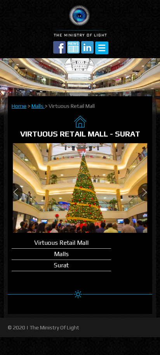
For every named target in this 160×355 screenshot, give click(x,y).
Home (19, 106)
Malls (38, 106)
